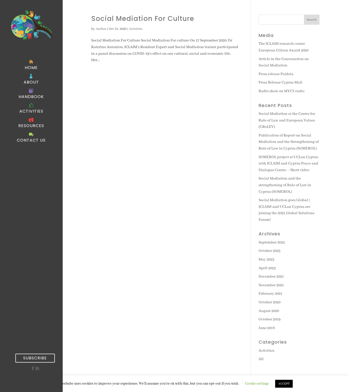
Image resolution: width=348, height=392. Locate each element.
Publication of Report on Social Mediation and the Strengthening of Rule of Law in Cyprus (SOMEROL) (289, 142)
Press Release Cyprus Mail (280, 82)
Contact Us (31, 140)
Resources (31, 126)
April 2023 (267, 268)
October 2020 (269, 302)
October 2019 (269, 319)
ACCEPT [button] (284, 384)
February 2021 (270, 293)
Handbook (31, 97)
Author (101, 29)
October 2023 (269, 251)
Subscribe (35, 358)
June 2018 (267, 328)
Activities (31, 111)
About (31, 82)
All (261, 359)
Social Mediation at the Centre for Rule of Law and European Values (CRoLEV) (287, 120)
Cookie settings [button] (257, 383)
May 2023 (266, 259)
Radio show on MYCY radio (281, 91)
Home (31, 68)
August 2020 (269, 311)
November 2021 (271, 285)
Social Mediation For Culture (142, 18)
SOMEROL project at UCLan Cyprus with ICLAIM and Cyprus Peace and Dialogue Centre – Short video (288, 163)
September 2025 (272, 242)
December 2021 (271, 276)
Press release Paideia (276, 74)
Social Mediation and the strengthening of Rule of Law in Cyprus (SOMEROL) (285, 185)
